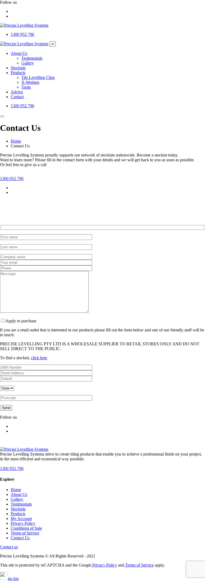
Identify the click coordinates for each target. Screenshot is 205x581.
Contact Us (20, 538)
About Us (19, 494)
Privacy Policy (23, 523)
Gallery (17, 499)
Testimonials (21, 504)
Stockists (18, 509)
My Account (21, 518)
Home (16, 489)
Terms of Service (25, 533)
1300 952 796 (11, 178)
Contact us (9, 547)
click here (39, 358)
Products (18, 513)
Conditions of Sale (26, 528)
